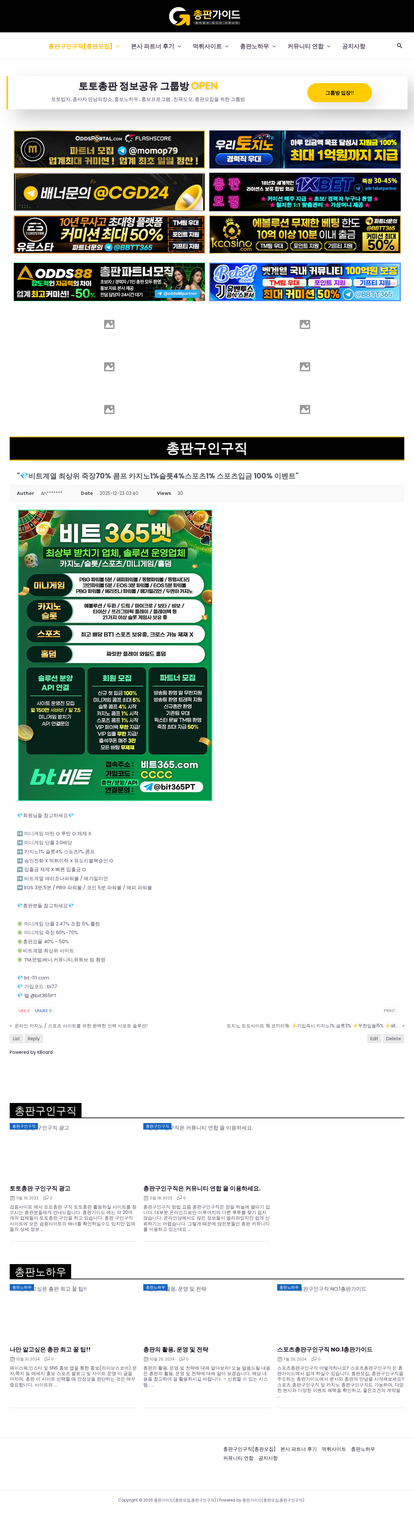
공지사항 (353, 46)
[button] (116, 46)
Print (389, 1011)
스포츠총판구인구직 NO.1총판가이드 (325, 1349)
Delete (393, 1038)
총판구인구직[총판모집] (81, 46)
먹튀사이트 (207, 46)
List (16, 1038)
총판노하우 (254, 46)
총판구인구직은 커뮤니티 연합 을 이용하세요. (202, 1188)
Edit (374, 1038)
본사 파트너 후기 (152, 46)
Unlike (43, 1011)
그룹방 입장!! (339, 92)
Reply (34, 1038)
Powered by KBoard (31, 1052)
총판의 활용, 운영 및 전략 (175, 1349)
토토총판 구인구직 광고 (40, 1188)
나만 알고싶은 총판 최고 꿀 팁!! (50, 1349)
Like (24, 1011)
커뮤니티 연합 (306, 46)
